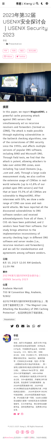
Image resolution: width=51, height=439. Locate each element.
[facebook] (17, 326)
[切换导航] (3, 3)
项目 (22, 51)
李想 (16, 335)
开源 (29, 437)
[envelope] (23, 326)
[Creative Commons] (25, 432)
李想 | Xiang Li (25, 3)
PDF (5, 51)
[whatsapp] (33, 326)
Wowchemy (9, 437)
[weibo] (39, 326)
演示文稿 (32, 51)
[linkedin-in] (28, 326)
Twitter (22, 56)
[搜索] (37, 3)
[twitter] (12, 326)
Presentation (15, 44)
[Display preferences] (42, 3)
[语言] (47, 3)
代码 (14, 51)
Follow (9, 56)
